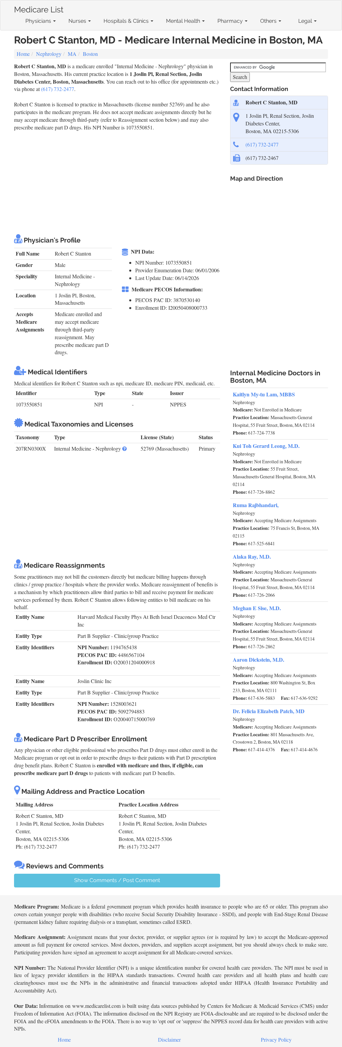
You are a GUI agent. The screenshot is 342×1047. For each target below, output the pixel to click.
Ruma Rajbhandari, (256, 505)
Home (23, 53)
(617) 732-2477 (57, 88)
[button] (124, 448)
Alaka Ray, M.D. (252, 556)
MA (72, 53)
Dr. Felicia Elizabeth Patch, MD (269, 711)
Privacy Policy (276, 1039)
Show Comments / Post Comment (117, 880)
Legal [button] (305, 21)
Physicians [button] (38, 21)
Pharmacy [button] (230, 21)
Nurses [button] (78, 21)
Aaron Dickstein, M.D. (258, 659)
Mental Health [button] (183, 21)
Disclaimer (169, 1039)
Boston (90, 53)
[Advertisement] (135, 181)
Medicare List (38, 8)
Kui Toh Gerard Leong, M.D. (266, 446)
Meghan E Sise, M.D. (257, 608)
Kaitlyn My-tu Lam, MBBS (264, 394)
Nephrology (48, 53)
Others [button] (269, 21)
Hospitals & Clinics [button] (127, 21)
